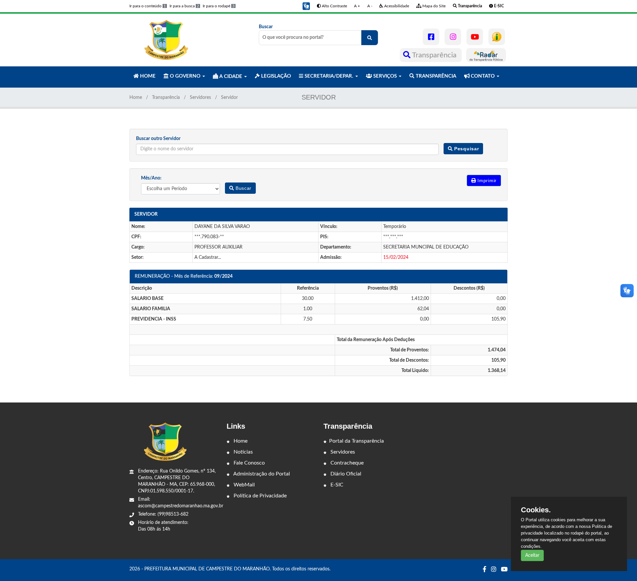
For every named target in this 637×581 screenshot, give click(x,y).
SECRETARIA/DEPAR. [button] (329, 76)
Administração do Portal (261, 473)
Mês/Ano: (151, 178)
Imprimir (486, 180)
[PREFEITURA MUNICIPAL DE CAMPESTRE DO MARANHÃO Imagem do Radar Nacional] (486, 55)
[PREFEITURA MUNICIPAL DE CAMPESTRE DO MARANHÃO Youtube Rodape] (504, 570)
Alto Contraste (334, 6)
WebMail (243, 484)
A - (369, 6)
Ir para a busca (184, 6)
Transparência (434, 55)
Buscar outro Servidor (158, 138)
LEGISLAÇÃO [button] (275, 76)
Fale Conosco (248, 463)
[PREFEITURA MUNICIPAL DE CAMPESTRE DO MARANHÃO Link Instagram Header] (453, 37)
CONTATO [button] (482, 76)
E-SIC (336, 484)
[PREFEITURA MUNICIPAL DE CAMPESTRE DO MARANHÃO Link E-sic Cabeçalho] (496, 37)
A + (357, 6)
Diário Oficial (345, 473)
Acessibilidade (396, 6)
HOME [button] (147, 76)
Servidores (200, 97)
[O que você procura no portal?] (369, 37)
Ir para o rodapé (219, 6)
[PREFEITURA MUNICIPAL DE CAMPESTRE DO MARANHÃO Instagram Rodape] (493, 570)
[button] (306, 6)
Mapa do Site (433, 6)
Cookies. (536, 510)
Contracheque (346, 463)
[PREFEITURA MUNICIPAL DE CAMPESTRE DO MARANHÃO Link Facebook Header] (431, 37)
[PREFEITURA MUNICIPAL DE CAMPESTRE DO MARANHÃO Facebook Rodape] (484, 570)
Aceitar (532, 555)
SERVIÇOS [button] (385, 76)
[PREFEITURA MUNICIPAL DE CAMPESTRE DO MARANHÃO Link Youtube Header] (474, 37)
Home (135, 97)
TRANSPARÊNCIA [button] (435, 76)
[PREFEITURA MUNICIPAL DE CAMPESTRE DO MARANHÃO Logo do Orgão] (165, 39)
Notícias (242, 452)
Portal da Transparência (356, 441)
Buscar (266, 27)
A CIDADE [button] (231, 76)
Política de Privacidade (259, 495)
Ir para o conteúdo (147, 6)
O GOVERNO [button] (185, 76)
